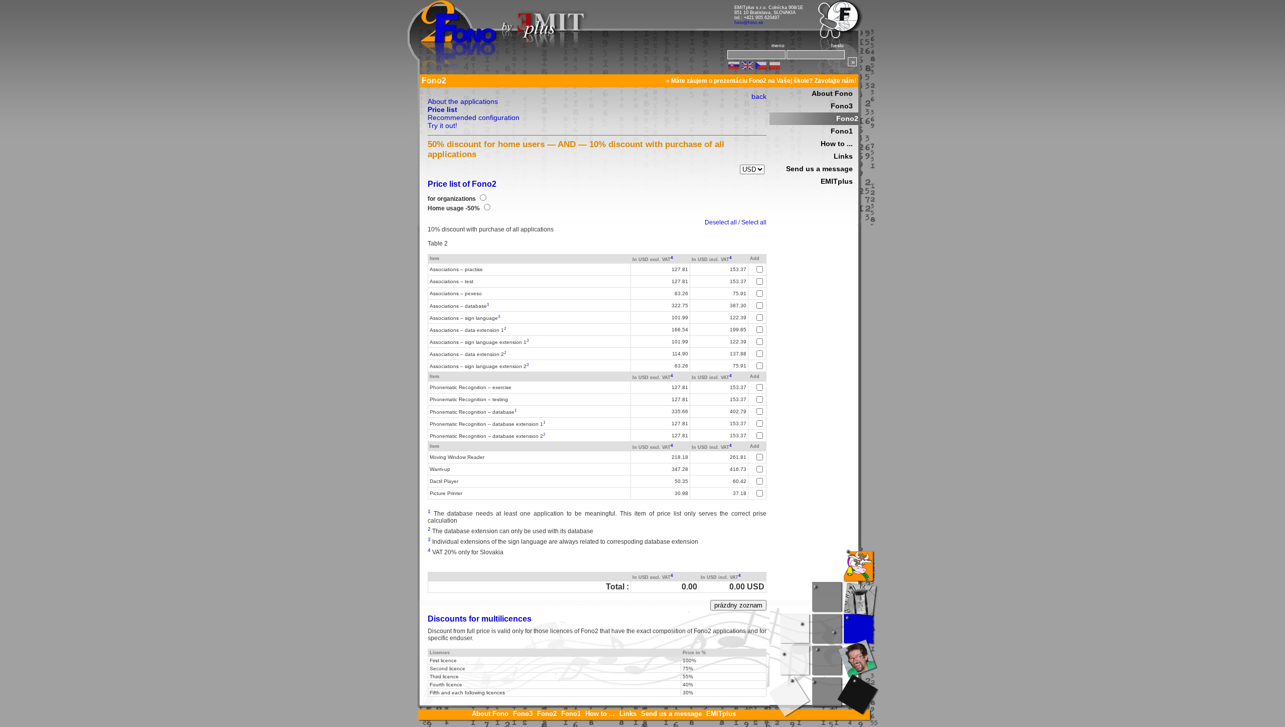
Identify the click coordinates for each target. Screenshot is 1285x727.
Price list (442, 109)
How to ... (837, 144)
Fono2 (847, 118)
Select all (753, 222)
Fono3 (842, 106)
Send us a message (819, 169)
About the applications (463, 101)
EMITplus (837, 181)
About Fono (832, 93)
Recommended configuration (474, 117)
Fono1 (842, 131)
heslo (837, 45)
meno (778, 45)
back (758, 96)
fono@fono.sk (748, 22)
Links (843, 156)
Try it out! (442, 126)
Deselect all (721, 222)
